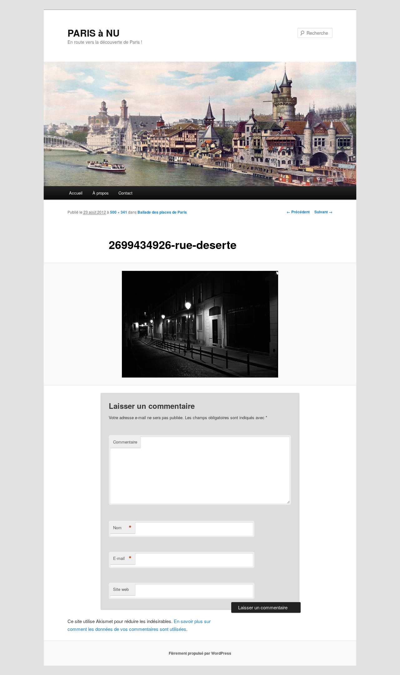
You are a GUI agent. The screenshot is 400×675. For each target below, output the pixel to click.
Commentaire (125, 442)
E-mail (122, 558)
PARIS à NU (94, 32)
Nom (122, 528)
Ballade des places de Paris (162, 212)
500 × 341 (118, 212)
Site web (121, 589)
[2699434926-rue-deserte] (200, 324)
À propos (100, 193)
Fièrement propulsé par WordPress (200, 653)
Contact (125, 193)
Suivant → (323, 212)
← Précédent (298, 212)
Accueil (75, 193)
